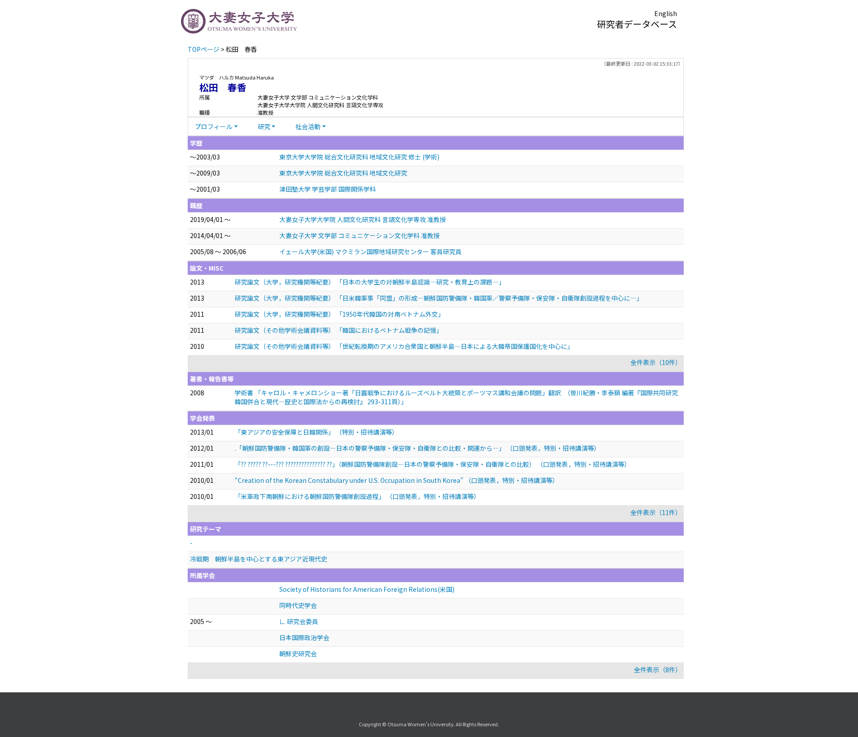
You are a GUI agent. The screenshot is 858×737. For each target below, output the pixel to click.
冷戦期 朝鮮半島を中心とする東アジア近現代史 (258, 558)
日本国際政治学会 (304, 637)
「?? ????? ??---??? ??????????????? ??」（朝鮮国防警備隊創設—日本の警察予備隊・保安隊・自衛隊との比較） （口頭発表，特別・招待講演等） (433, 464)
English (665, 13)
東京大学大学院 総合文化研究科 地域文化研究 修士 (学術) (359, 156)
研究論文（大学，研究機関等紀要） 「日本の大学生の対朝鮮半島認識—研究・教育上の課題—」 (370, 281)
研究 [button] (264, 126)
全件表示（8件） (657, 669)
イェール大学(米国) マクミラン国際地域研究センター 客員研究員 (370, 251)
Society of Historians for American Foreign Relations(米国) (366, 589)
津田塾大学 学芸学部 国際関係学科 (327, 188)
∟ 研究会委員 (298, 621)
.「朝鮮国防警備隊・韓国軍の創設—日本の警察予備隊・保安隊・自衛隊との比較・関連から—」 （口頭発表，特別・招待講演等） (417, 448)
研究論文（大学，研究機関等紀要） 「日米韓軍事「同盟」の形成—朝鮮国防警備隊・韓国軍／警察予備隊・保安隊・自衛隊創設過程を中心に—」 (439, 297)
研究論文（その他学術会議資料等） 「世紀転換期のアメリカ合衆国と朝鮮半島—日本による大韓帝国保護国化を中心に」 (404, 346)
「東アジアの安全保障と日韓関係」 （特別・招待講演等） (316, 431)
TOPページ (203, 49)
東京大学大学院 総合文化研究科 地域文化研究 (343, 172)
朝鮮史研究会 (298, 653)
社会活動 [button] (307, 126)
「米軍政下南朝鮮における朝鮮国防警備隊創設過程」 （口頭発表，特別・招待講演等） (357, 496)
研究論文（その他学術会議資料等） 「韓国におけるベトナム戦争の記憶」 (338, 330)
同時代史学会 (298, 605)
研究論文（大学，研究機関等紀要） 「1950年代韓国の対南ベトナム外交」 (339, 314)
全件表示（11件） (656, 512)
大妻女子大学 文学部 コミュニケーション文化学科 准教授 (359, 235)
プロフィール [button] (213, 126)
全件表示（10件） (656, 362)
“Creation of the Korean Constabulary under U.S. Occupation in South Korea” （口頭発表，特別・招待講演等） (397, 480)
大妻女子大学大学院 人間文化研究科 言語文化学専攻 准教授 (362, 219)
